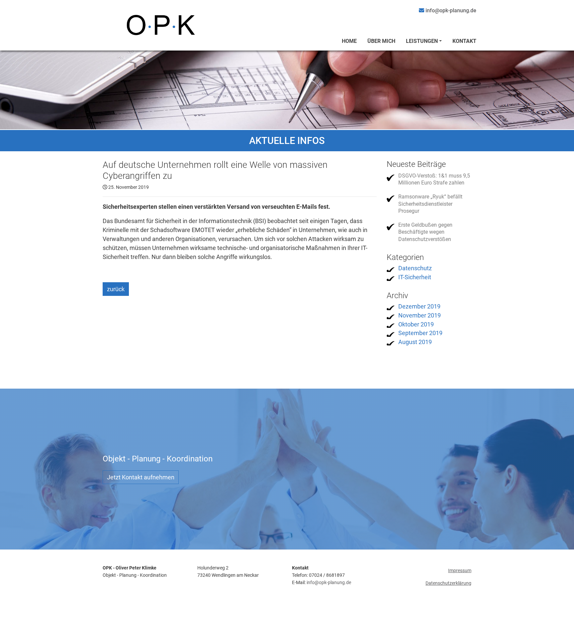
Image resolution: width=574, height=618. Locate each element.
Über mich (381, 41)
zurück (116, 289)
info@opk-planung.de (329, 582)
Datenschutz (415, 268)
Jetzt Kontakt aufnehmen (140, 477)
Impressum (459, 570)
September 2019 (420, 332)
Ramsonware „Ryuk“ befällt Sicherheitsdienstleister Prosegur (430, 203)
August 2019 (415, 341)
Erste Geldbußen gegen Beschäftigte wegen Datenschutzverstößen (425, 232)
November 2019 (419, 315)
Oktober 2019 (416, 324)
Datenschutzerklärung (448, 583)
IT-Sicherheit (414, 277)
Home (349, 41)
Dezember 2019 (419, 306)
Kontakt (464, 41)
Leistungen (422, 41)
